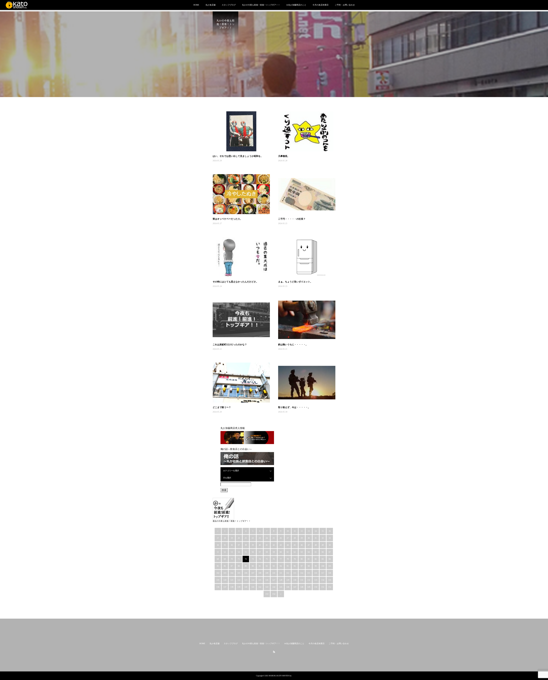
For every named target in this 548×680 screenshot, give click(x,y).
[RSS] (274, 651)
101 (329, 566)
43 (281, 545)
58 (267, 552)
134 (322, 580)
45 (295, 545)
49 (323, 545)
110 (273, 573)
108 (259, 573)
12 (302, 531)
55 (246, 552)
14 (316, 531)
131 (301, 580)
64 (309, 552)
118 (329, 573)
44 (288, 545)
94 (281, 566)
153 (266, 594)
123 (245, 580)
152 (329, 587)
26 (281, 538)
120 (224, 580)
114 (301, 573)
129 (287, 580)
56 (253, 552)
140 (245, 587)
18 (225, 538)
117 (322, 573)
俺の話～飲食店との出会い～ (236, 449)
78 (288, 559)
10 (288, 531)
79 (295, 559)
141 (252, 587)
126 (266, 580)
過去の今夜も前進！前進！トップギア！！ (232, 521)
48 (316, 545)
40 (260, 545)
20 (239, 538)
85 (218, 566)
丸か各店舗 (210, 5)
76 (274, 559)
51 (218, 552)
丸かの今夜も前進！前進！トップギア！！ (261, 5)
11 (295, 531)
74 (260, 559)
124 (252, 580)
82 (316, 559)
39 (253, 545)
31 (316, 538)
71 (239, 559)
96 (295, 566)
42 (274, 545)
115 (308, 573)
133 (315, 580)
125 (259, 580)
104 (231, 573)
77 (281, 559)
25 (274, 538)
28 (295, 538)
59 (274, 552)
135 (329, 580)
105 (238, 573)
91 (260, 566)
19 (232, 538)
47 (309, 545)
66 (323, 552)
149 (308, 587)
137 (224, 587)
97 (302, 566)
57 (260, 552)
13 (309, 531)
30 (309, 538)
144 (273, 587)
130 (294, 580)
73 (253, 559)
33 (330, 538)
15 (323, 531)
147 (294, 587)
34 (218, 545)
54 (239, 552)
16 (330, 531)
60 (281, 552)
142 (259, 587)
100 (322, 566)
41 (267, 545)
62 (295, 552)
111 (280, 573)
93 (274, 566)
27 (288, 538)
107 (252, 573)
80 (302, 559)
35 (225, 545)
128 (280, 580)
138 (231, 587)
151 (322, 587)
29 (302, 538)
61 (288, 552)
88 (239, 566)
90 (253, 566)
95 (288, 566)
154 (273, 594)
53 (232, 552)
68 (218, 559)
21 (246, 538)
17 (218, 538)
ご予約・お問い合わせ (345, 5)
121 (231, 580)
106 (245, 573)
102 (217, 573)
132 (308, 580)
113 (294, 573)
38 (246, 545)
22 (253, 538)
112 (287, 573)
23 (260, 538)
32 (323, 538)
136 (217, 587)
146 (287, 587)
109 (266, 573)
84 (330, 559)
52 (225, 552)
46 (302, 545)
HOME (196, 5)
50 (330, 545)
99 (316, 566)
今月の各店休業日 (321, 5)
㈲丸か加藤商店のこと (296, 5)
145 (280, 587)
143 (266, 587)
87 (232, 566)
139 (238, 587)
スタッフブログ (229, 5)
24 (267, 538)
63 (302, 552)
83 (323, 559)
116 (315, 573)
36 (232, 545)
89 (246, 566)
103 (224, 573)
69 (225, 559)
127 (273, 580)
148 (301, 587)
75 (267, 559)
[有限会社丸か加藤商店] (16, 5)
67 (330, 552)
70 (232, 559)
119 (217, 580)
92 (267, 566)
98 (309, 566)
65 (316, 552)
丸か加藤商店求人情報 (232, 428)
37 (239, 545)
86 (225, 566)
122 (238, 580)
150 (315, 587)
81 (309, 559)
